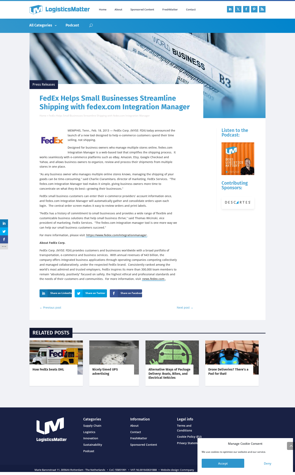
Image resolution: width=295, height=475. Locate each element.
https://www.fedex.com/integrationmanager (116, 235)
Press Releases (44, 84)
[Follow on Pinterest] (254, 9)
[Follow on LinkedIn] (230, 9)
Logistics (89, 432)
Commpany (187, 470)
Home (102, 9)
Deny (267, 463)
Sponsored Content (142, 9)
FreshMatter (170, 9)
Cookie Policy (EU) (189, 437)
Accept (223, 463)
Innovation (90, 438)
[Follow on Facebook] (246, 9)
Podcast (72, 25)
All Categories (40, 25)
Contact (191, 9)
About (118, 9)
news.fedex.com (153, 279)
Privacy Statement (189, 443)
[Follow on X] (238, 9)
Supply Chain (92, 425)
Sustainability (92, 445)
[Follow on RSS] (262, 9)
